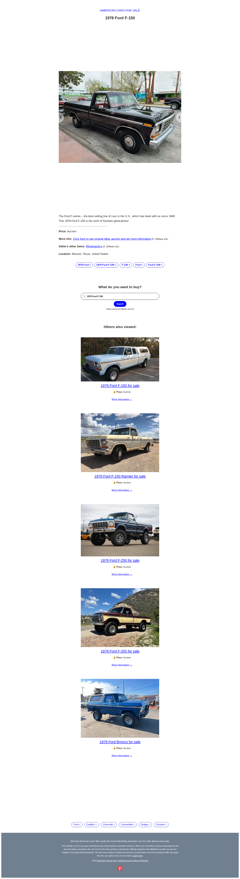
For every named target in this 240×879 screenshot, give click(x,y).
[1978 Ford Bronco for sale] (120, 737)
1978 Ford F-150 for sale (120, 386)
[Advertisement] (120, 46)
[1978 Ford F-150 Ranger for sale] (120, 471)
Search (120, 304)
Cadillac (91, 824)
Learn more (137, 856)
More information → (122, 399)
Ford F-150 (154, 264)
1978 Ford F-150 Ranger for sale (120, 476)
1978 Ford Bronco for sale (120, 742)
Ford (138, 264)
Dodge (144, 824)
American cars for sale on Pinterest (132, 861)
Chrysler (160, 824)
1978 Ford (83, 264)
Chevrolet (108, 824)
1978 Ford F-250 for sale (120, 560)
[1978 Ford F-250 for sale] (120, 555)
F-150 (125, 264)
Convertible (127, 824)
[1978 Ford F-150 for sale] (120, 380)
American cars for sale (120, 10)
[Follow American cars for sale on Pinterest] (120, 870)
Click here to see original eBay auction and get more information (112, 238)
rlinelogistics (94, 246)
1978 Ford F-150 (105, 264)
